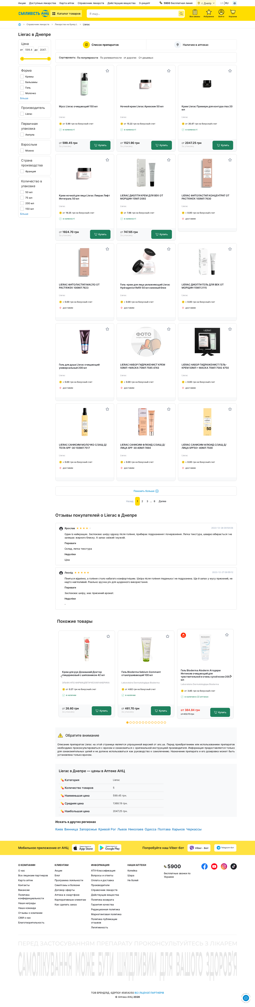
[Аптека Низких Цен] (34, 13)
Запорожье (88, 829)
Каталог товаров (68, 13)
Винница (71, 829)
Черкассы (194, 829)
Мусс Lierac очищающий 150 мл (78, 106)
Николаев (135, 829)
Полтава (164, 829)
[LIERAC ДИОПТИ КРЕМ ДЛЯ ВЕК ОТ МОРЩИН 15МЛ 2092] (146, 173)
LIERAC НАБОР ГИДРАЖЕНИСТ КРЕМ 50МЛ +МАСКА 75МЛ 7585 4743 (142, 366)
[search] (181, 13)
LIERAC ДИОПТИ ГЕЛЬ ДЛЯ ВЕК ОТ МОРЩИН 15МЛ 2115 (203, 286)
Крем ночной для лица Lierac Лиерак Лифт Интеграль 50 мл (84, 197)
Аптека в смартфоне (67, 894)
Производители (100, 885)
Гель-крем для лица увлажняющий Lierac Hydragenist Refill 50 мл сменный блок (145, 286)
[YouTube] (214, 896)
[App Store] (83, 848)
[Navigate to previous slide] (61, 676)
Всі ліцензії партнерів (149, 992)
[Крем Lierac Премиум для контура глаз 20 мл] (207, 84)
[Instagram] (224, 896)
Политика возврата (102, 899)
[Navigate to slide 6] (143, 722)
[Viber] (199, 848)
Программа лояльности (69, 880)
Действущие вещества (121, 3)
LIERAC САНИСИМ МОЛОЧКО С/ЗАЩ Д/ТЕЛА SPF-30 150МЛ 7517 (83, 446)
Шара (131, 875)
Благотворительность (31, 922)
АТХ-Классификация (103, 870)
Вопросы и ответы (102, 875)
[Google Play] (109, 848)
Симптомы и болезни (67, 885)
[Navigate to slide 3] (134, 722)
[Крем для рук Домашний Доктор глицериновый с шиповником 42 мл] (87, 649)
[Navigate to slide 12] (162, 722)
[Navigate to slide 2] (130, 722)
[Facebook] (204, 896)
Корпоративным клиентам (70, 899)
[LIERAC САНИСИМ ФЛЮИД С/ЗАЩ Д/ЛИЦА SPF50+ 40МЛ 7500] (207, 422)
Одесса (150, 829)
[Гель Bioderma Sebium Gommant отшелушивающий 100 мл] (146, 649)
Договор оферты (65, 889)
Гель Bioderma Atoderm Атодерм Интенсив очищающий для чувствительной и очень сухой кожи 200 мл (205, 675)
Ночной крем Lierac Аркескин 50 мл (141, 106)
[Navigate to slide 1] (127, 722)
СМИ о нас (24, 917)
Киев (59, 829)
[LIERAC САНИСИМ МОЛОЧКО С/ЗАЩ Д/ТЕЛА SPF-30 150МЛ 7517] (85, 422)
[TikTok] (234, 896)
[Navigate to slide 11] (159, 722)
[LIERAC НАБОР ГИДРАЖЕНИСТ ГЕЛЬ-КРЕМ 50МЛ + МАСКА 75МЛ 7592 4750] (207, 342)
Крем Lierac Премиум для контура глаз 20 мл (207, 108)
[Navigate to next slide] (230, 676)
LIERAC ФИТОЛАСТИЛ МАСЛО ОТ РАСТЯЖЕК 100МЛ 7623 (79, 286)
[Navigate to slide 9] (152, 722)
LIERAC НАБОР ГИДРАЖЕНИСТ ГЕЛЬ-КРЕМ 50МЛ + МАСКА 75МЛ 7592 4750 (205, 366)
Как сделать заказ (66, 904)
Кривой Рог (107, 829)
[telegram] (225, 848)
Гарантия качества (102, 904)
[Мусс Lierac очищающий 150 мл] (85, 84)
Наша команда (27, 907)
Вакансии (23, 889)
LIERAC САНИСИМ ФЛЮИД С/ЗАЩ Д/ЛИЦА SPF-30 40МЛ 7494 (142, 446)
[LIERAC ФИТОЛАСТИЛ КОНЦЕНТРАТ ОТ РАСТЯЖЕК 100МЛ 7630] (207, 173)
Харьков (178, 829)
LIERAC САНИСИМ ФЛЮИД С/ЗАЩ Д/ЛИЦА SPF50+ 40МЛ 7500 (204, 446)
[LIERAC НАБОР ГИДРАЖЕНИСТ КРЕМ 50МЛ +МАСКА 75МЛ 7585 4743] (146, 342)
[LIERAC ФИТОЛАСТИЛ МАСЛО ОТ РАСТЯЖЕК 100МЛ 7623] (85, 262)
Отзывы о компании (30, 912)
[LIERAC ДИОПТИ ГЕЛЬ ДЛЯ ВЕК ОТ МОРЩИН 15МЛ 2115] (207, 262)
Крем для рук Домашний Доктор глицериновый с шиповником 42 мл (83, 673)
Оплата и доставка (102, 880)
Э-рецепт (144, 3)
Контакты (24, 885)
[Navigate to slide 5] (140, 722)
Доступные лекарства (42, 3)
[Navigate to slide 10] (155, 722)
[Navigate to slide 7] (146, 722)
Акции (22, 3)
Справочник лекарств (91, 3)
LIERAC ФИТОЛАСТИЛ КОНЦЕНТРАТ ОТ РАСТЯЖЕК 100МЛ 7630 (205, 197)
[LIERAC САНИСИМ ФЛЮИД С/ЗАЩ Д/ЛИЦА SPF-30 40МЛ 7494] (146, 422)
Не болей (133, 880)
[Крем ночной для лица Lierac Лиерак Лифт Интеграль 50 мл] (85, 173)
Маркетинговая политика (106, 914)
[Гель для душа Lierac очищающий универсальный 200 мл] (85, 342)
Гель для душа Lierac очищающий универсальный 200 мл (79, 366)
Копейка (132, 870)
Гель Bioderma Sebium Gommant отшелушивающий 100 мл (141, 673)
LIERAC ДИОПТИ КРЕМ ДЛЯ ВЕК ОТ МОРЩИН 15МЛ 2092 (141, 197)
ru (226, 3)
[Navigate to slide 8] (149, 722)
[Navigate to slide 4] (137, 722)
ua (222, 3)
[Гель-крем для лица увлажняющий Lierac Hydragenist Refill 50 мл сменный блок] (146, 262)
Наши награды (27, 903)
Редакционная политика (105, 909)
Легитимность (99, 927)
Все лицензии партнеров (33, 875)
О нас (21, 870)
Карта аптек (67, 3)
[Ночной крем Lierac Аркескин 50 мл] (146, 84)
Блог (57, 875)
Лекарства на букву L (66, 24)
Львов (122, 829)
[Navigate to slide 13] (165, 722)
